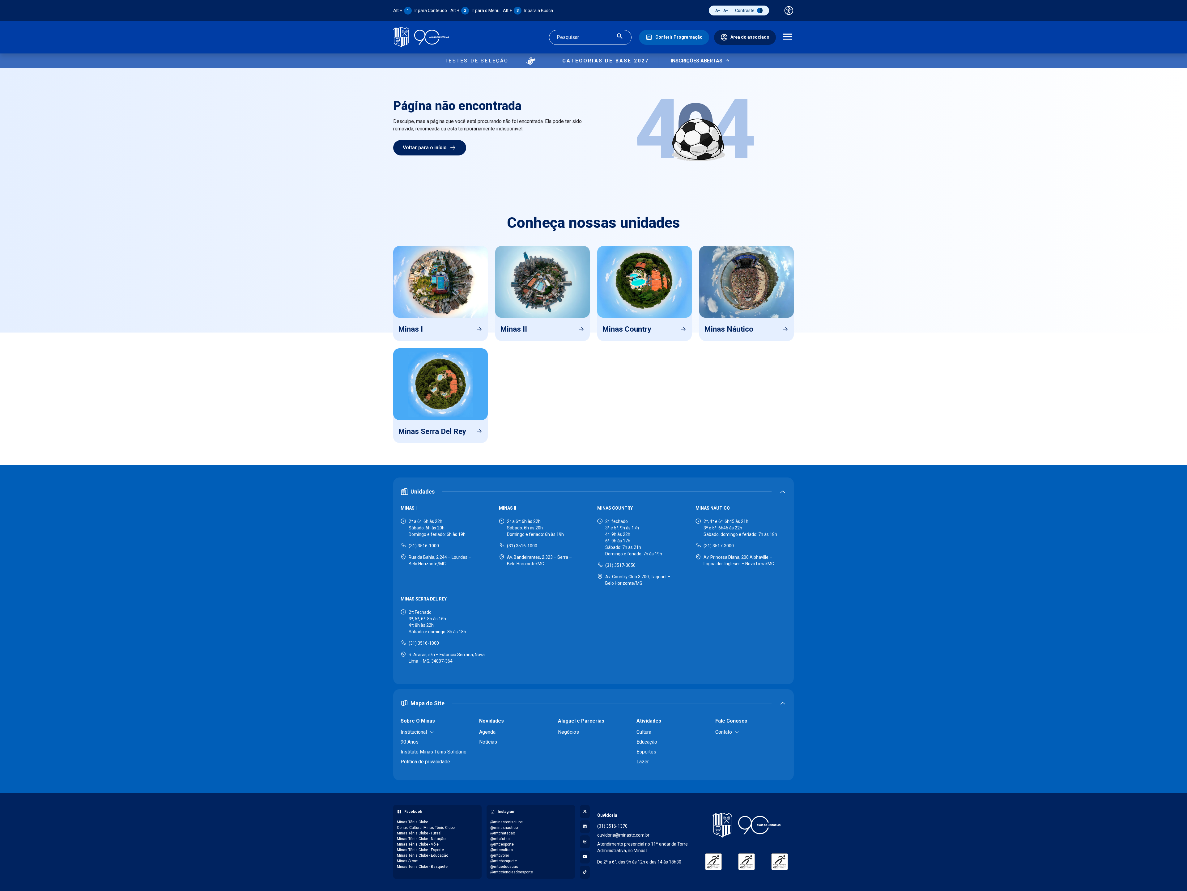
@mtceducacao (504, 866)
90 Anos (410, 742)
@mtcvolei (499, 855)
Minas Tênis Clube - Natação (421, 839)
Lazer (642, 762)
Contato (723, 732)
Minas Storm (408, 861)
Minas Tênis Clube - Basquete (422, 866)
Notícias (488, 742)
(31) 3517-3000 (719, 545)
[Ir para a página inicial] (421, 37)
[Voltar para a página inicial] (746, 825)
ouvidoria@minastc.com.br (623, 835)
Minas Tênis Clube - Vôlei (418, 844)
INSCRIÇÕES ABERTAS (696, 61)
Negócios (568, 732)
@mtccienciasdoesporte (511, 872)
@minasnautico (504, 827)
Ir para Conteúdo (420, 10)
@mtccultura (501, 850)
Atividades (648, 721)
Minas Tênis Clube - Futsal (419, 833)
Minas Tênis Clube (412, 822)
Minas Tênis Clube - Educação (422, 855)
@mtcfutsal (500, 839)
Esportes (646, 752)
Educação (646, 742)
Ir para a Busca (528, 10)
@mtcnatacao (502, 833)
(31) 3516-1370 (612, 826)
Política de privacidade (425, 762)
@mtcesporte (502, 844)
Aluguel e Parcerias (581, 721)
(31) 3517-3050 (620, 565)
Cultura (643, 732)
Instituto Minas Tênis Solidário (433, 752)
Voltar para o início (425, 148)
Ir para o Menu (475, 10)
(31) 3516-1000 (424, 545)
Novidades (491, 721)
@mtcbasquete (503, 861)
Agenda (487, 732)
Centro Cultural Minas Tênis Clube (426, 827)
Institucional (414, 732)
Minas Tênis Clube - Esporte (420, 850)
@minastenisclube (506, 822)
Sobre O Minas (418, 721)
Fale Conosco (731, 721)
